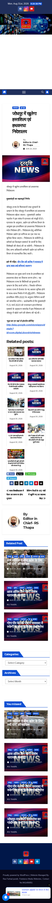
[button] (42, 92)
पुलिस (21, 556)
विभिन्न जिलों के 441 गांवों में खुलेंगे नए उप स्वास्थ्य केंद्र (36, 494)
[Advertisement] (26, 62)
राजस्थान (15, 108)
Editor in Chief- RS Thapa (30, 143)
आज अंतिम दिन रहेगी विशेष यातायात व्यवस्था (22, 593)
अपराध (15, 556)
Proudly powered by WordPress (16, 875)
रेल (29, 619)
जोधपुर (9, 556)
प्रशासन (28, 556)
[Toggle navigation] (24, 92)
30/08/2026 (15, 730)
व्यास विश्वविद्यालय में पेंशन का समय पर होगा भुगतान (15, 494)
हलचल (42, 556)
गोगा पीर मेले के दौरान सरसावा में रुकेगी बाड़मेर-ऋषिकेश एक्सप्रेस (25, 625)
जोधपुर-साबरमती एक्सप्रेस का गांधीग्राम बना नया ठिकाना (24, 821)
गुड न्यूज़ (23, 108)
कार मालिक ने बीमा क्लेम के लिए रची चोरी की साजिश (24, 562)
